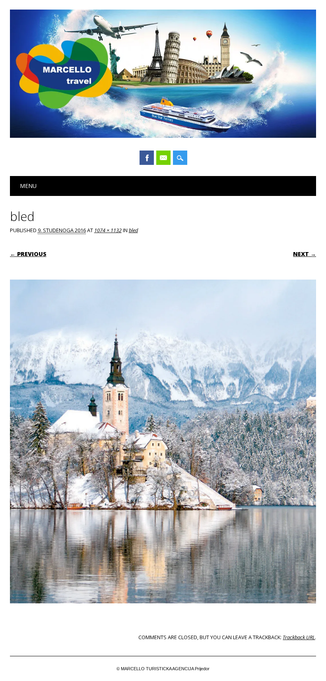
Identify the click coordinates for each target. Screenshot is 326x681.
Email (163, 158)
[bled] (163, 611)
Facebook (147, 158)
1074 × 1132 (108, 230)
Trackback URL (299, 637)
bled (133, 230)
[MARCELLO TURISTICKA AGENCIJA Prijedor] (163, 136)
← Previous (28, 254)
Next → (304, 254)
